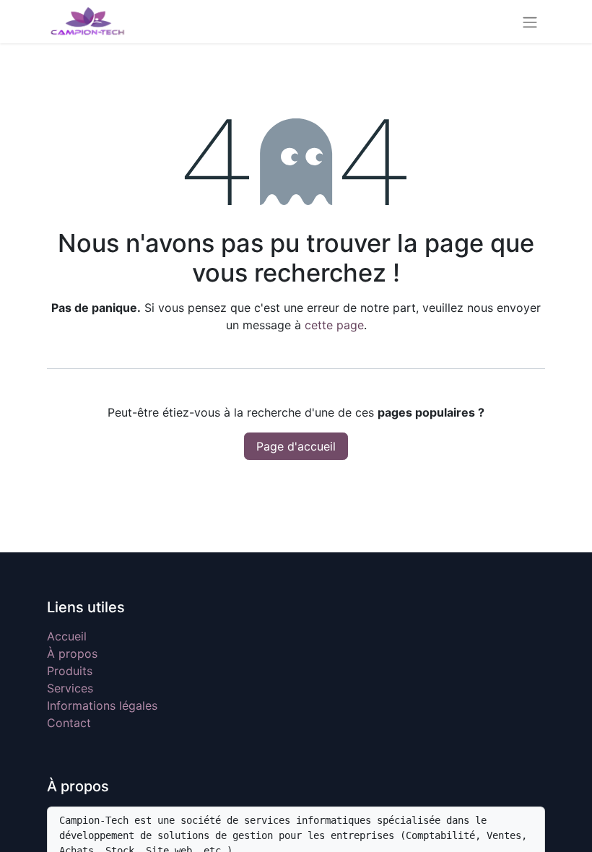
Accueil (67, 636)
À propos (72, 653)
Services (70, 688)
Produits (69, 671)
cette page (334, 325)
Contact (69, 723)
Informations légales (102, 705)
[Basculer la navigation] (530, 22)
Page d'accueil (296, 446)
